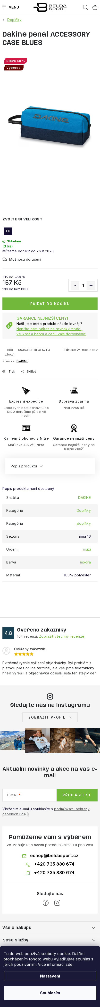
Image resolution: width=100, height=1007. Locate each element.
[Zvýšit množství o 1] (91, 285)
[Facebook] (46, 903)
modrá (85, 562)
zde (69, 964)
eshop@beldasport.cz (54, 855)
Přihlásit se (77, 795)
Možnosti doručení (25, 259)
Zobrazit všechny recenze (61, 636)
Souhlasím (50, 992)
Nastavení (50, 976)
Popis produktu (24, 466)
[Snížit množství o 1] (75, 285)
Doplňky (84, 510)
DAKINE (22, 361)
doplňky (84, 523)
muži (87, 549)
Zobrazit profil (47, 717)
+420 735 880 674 (54, 864)
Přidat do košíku (50, 304)
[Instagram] (57, 903)
